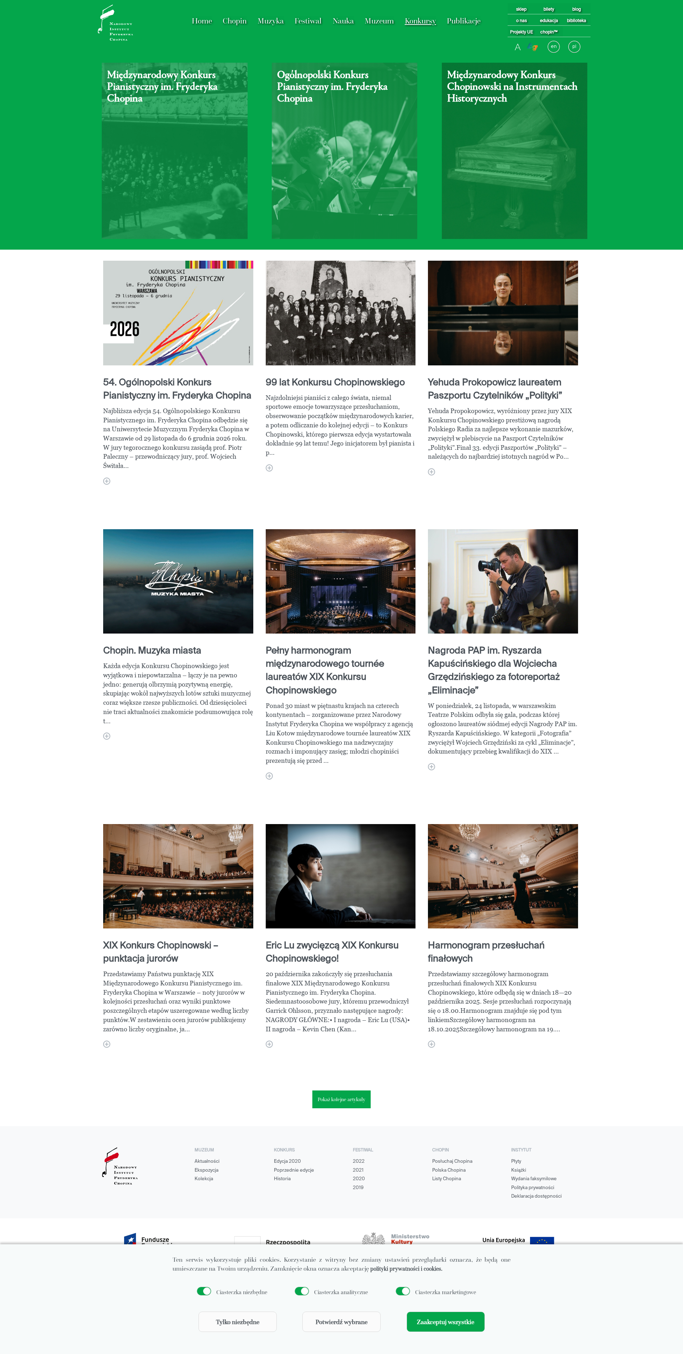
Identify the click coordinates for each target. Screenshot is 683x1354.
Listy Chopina (446, 1179)
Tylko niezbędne (237, 1322)
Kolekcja (204, 1179)
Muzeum (379, 21)
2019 (358, 1188)
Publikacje (464, 21)
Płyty (516, 1161)
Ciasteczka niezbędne (241, 1292)
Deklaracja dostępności (536, 1196)
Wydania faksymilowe (534, 1179)
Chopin (235, 21)
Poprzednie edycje (294, 1170)
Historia (282, 1179)
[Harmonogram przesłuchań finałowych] (431, 1044)
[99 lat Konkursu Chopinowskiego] (269, 468)
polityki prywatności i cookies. (406, 1268)
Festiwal (308, 21)
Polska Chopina (449, 1170)
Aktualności (207, 1161)
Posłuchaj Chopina (452, 1161)
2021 (358, 1170)
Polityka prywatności (532, 1188)
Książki (518, 1170)
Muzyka (271, 21)
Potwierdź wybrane (341, 1322)
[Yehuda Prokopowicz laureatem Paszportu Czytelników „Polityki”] (431, 471)
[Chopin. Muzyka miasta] (106, 736)
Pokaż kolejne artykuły (341, 1099)
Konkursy (420, 21)
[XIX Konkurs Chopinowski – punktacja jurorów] (106, 1044)
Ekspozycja (206, 1170)
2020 (359, 1179)
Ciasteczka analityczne (341, 1292)
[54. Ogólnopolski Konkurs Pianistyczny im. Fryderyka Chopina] (106, 481)
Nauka (343, 21)
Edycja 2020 (287, 1161)
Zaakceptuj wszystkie (445, 1322)
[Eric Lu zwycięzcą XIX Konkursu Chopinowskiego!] (269, 1044)
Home (202, 21)
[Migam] (532, 47)
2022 (359, 1161)
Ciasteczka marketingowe (445, 1292)
